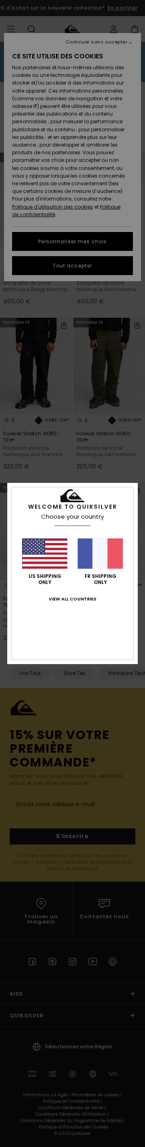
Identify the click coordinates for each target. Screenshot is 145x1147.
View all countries (72, 599)
